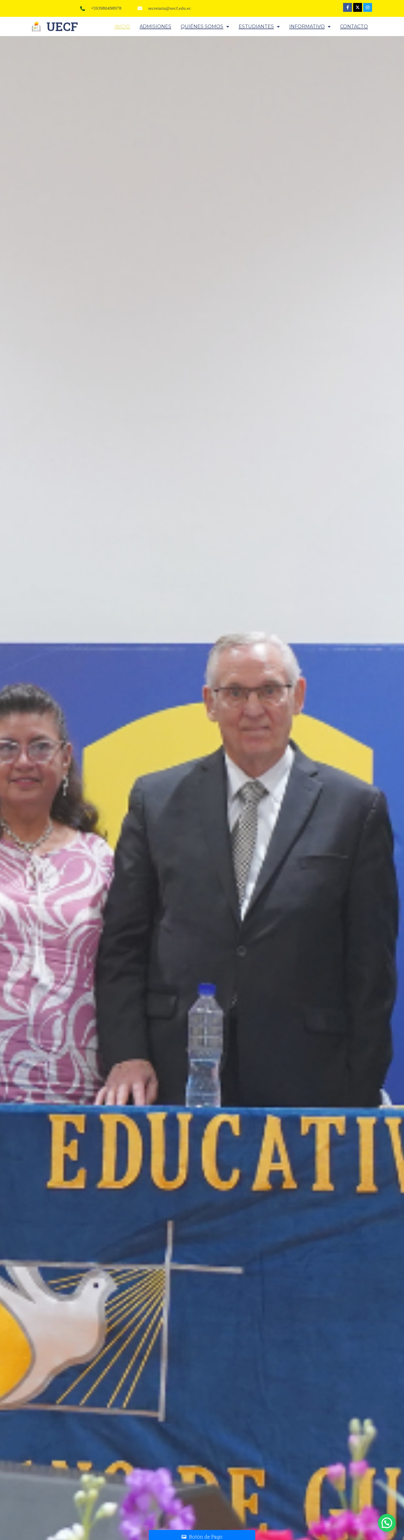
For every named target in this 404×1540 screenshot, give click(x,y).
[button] (387, 1523)
